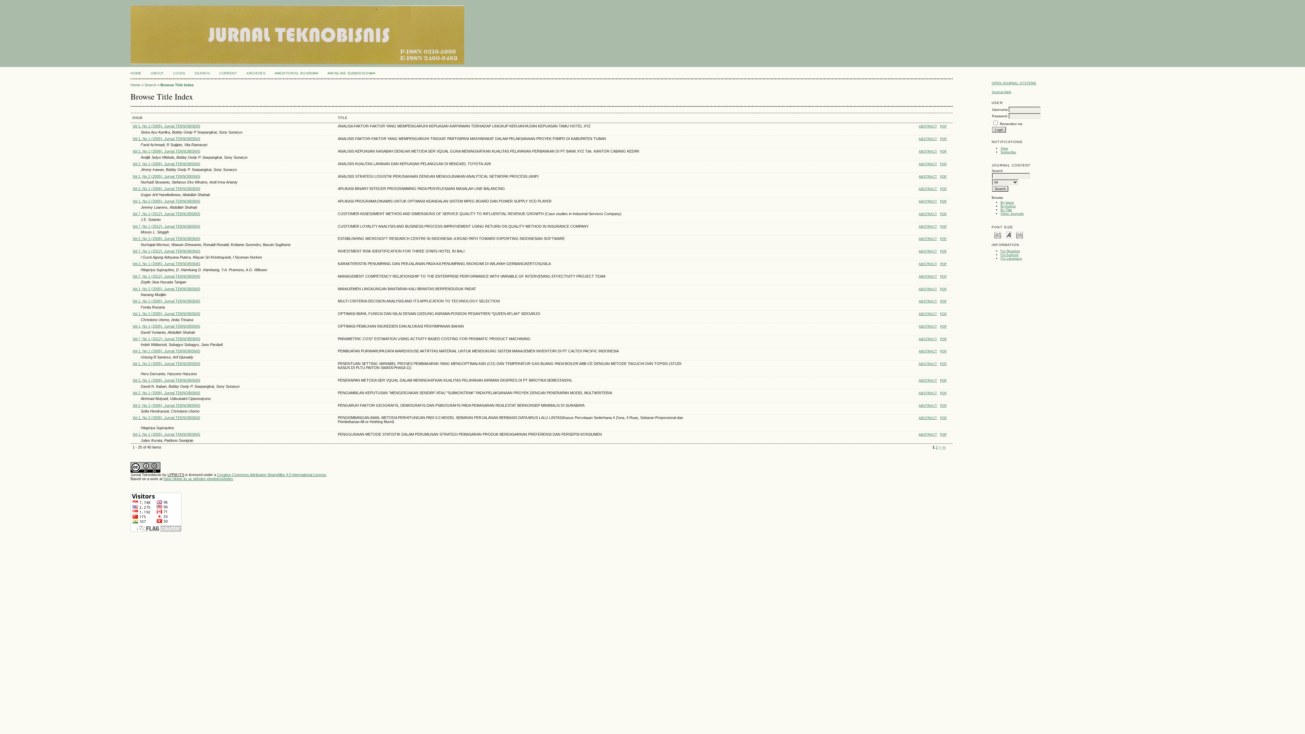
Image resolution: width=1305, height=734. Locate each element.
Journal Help (1001, 92)
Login (179, 73)
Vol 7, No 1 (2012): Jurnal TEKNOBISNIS (166, 214)
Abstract (928, 126)
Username (1000, 109)
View (1004, 148)
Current (228, 73)
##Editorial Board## (296, 73)
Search (202, 73)
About (157, 73)
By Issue (1007, 202)
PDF (943, 126)
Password (999, 116)
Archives (255, 73)
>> (944, 447)
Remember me (1011, 124)
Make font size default (1008, 235)
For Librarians (1011, 258)
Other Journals (1012, 213)
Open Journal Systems (1014, 83)
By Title (1006, 210)
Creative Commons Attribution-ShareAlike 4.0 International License (271, 475)
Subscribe (1008, 152)
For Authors (1009, 255)
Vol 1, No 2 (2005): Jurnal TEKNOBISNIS (166, 176)
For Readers (1010, 251)
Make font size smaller (997, 235)
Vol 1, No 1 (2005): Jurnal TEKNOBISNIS (166, 126)
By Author (1008, 206)
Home (135, 73)
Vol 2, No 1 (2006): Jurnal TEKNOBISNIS (166, 151)
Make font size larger (1019, 235)
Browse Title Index (177, 85)
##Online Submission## (351, 73)
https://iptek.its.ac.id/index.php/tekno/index (198, 479)
